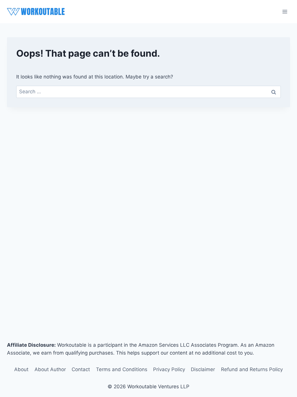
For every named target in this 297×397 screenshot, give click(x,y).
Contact (81, 369)
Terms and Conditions (121, 369)
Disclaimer (203, 369)
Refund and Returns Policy (252, 369)
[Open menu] (284, 11)
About (21, 369)
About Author (50, 369)
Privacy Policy (169, 369)
